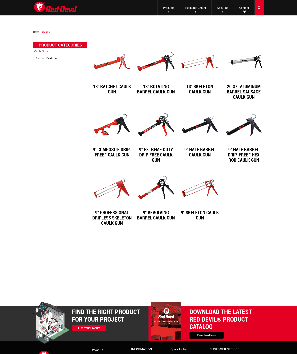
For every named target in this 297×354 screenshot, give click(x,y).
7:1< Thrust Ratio (50, 121)
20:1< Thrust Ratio (51, 110)
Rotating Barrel (49, 64)
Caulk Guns (41, 51)
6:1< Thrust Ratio (50, 104)
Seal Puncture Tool (51, 70)
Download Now (206, 335)
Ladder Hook (48, 76)
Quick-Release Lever (52, 116)
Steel (43, 98)
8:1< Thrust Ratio (50, 93)
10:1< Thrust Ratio (51, 87)
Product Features (46, 58)
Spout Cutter (47, 81)
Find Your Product (89, 328)
